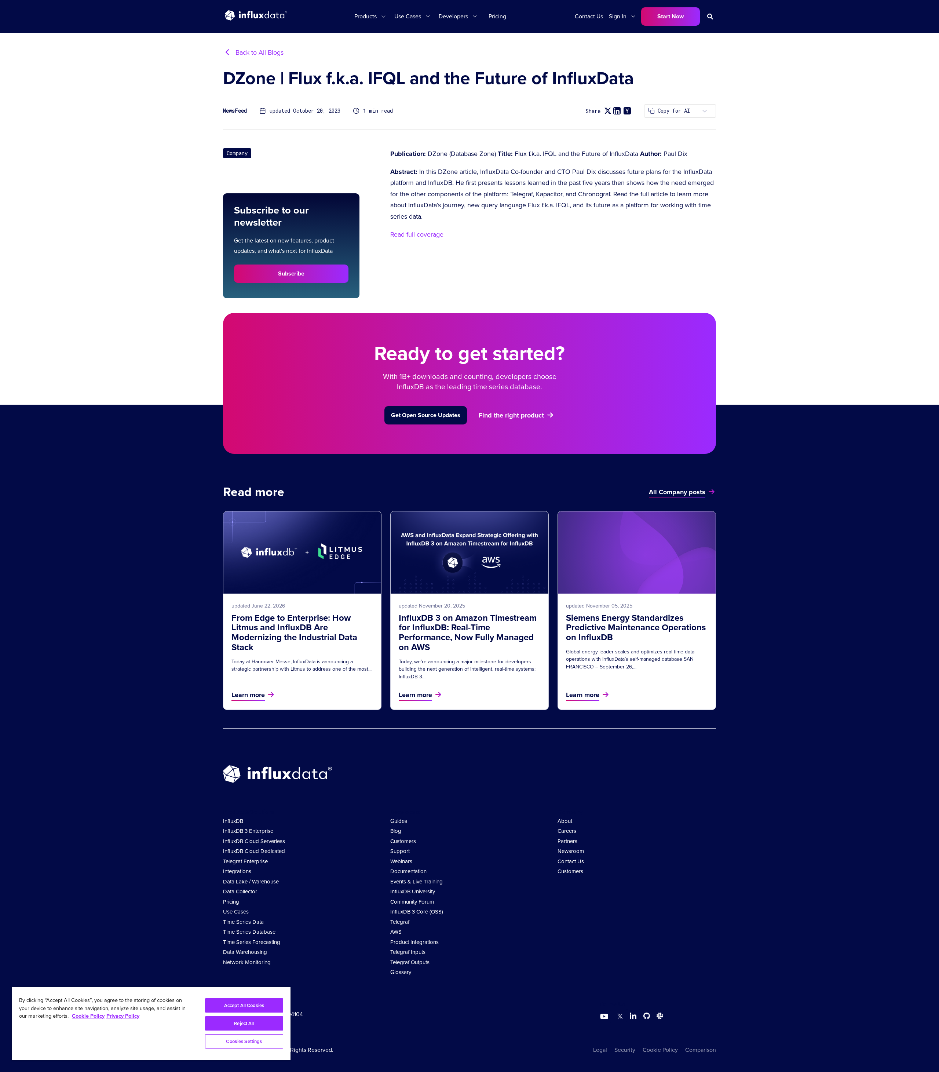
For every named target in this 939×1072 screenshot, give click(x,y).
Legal (600, 1050)
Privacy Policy (122, 1016)
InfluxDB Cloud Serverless (254, 841)
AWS (396, 932)
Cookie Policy (660, 1050)
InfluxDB (233, 821)
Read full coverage (416, 234)
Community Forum (412, 902)
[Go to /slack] (658, 1017)
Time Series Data (243, 922)
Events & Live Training (416, 882)
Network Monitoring (247, 962)
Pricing (497, 16)
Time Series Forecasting (251, 942)
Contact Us (589, 16)
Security (624, 1050)
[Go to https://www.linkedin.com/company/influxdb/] (633, 1015)
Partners (567, 841)
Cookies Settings (244, 1041)
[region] (151, 1023)
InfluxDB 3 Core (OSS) (416, 912)
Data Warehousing (245, 952)
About (565, 821)
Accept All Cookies (244, 1005)
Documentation (408, 871)
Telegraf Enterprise (245, 861)
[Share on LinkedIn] (617, 110)
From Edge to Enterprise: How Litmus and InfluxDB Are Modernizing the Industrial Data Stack (294, 632)
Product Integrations (414, 942)
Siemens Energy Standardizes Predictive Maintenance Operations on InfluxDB (636, 627)
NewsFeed (235, 111)
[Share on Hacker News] (627, 110)
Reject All (244, 1023)
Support (400, 851)
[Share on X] (607, 111)
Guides (398, 821)
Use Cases (236, 912)
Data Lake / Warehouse (251, 882)
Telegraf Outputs (410, 962)
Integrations (237, 871)
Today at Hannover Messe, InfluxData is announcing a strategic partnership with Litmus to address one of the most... (301, 665)
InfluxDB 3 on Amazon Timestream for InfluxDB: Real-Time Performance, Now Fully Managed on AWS (468, 632)
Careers (567, 831)
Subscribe (291, 273)
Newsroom (571, 851)
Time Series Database (249, 932)
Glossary (400, 972)
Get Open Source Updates (425, 415)
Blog (395, 831)
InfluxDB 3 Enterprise (248, 831)
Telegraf (399, 922)
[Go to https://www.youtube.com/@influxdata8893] (605, 1016)
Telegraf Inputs (407, 952)
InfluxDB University (412, 891)
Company (237, 153)
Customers (403, 841)
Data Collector (240, 891)
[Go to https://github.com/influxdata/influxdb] (646, 1017)
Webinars (401, 861)
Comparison (700, 1050)
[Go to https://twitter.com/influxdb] (618, 1017)
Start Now (670, 16)
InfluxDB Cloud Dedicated (254, 851)
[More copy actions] (705, 111)
